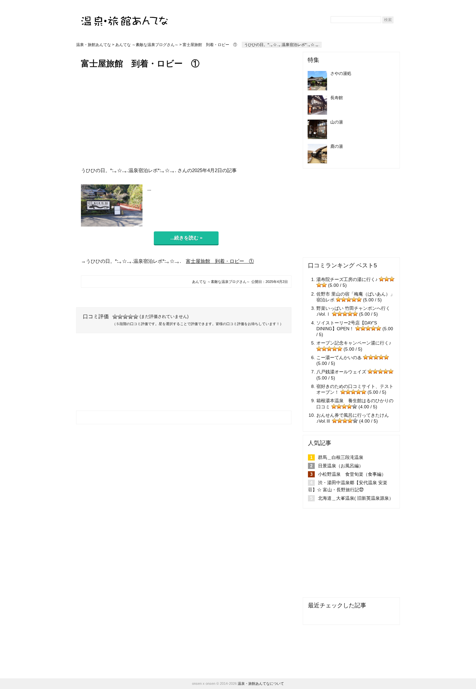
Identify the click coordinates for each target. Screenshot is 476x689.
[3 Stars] (125, 316)
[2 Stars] (120, 316)
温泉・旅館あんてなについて (261, 683)
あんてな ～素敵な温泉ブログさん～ (146, 44)
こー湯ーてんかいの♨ (339, 357)
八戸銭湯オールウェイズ (341, 371)
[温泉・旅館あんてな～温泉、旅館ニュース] (124, 15)
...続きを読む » (186, 237)
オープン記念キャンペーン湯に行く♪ (353, 342)
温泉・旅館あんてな (93, 44)
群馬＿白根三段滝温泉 (340, 457)
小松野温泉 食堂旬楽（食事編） (352, 474)
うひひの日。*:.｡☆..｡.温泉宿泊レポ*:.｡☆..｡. (281, 44)
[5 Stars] (135, 316)
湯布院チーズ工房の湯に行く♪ (347, 279)
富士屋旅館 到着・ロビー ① (220, 261)
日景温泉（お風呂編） (340, 465)
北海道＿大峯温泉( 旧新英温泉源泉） (355, 498)
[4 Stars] (130, 316)
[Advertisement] (186, 117)
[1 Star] (115, 316)
